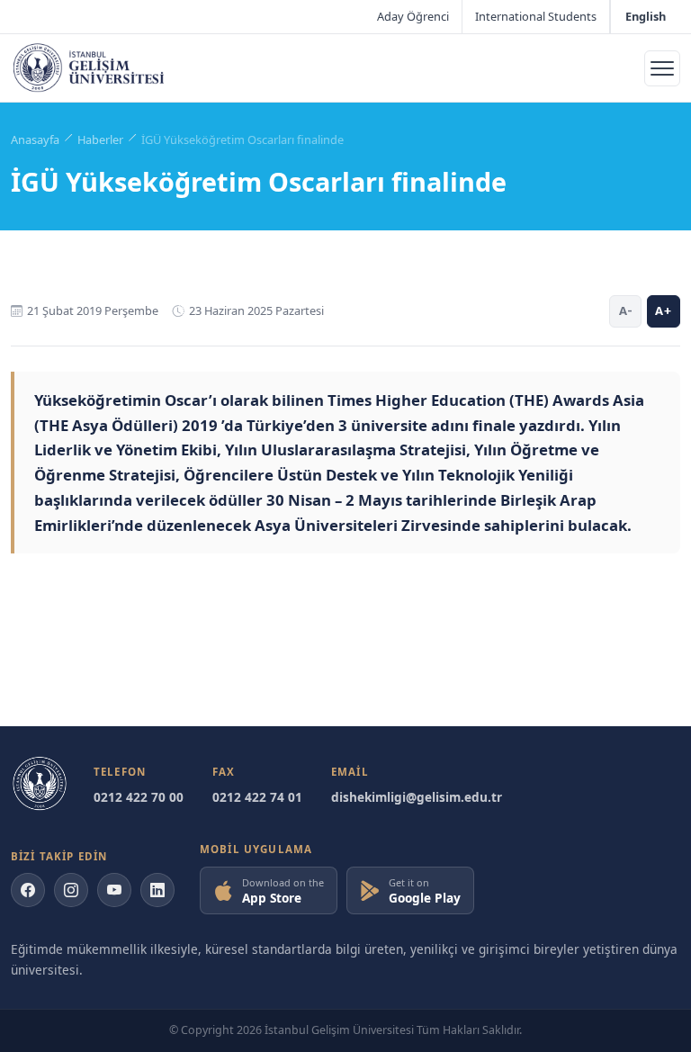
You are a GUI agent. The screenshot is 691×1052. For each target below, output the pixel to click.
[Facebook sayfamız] (28, 890)
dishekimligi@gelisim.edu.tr (416, 796)
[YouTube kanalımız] (114, 890)
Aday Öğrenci (413, 16)
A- (626, 310)
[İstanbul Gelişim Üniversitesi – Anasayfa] (88, 68)
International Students (536, 16)
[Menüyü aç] (662, 68)
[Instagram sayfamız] (71, 890)
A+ (663, 310)
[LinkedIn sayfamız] (157, 890)
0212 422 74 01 (257, 796)
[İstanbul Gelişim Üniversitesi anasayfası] (39, 784)
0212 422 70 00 (139, 796)
